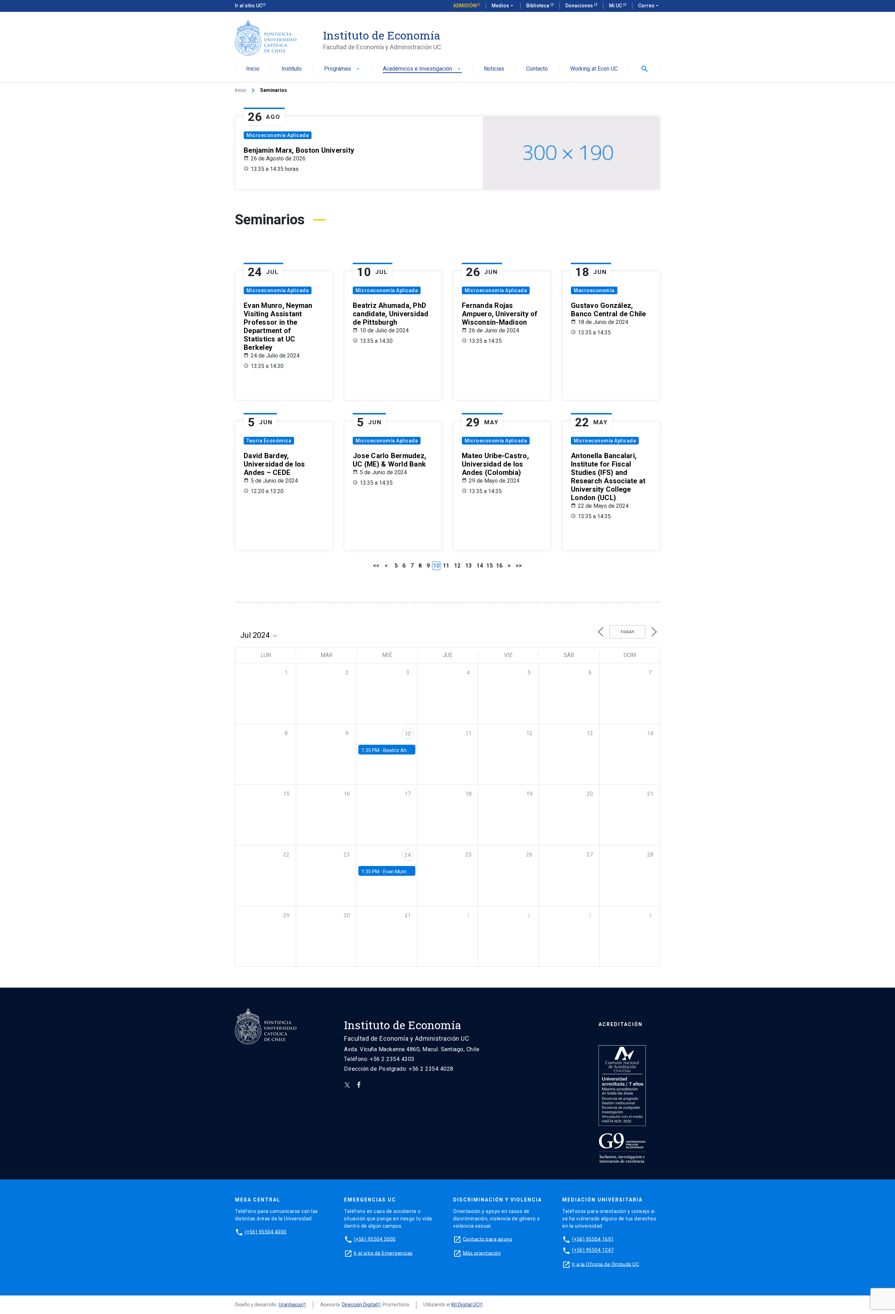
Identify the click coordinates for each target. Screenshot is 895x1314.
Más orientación (482, 1253)
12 (457, 565)
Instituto (291, 69)
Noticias (494, 69)
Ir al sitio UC (248, 5)
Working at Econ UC (594, 69)
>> (519, 565)
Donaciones (579, 5)
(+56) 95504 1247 (593, 1250)
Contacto (537, 69)
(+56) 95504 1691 (593, 1239)
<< (376, 565)
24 (407, 855)
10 (407, 733)
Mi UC (616, 5)
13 (468, 565)
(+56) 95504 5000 (375, 1239)
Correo (649, 5)
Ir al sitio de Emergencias (383, 1253)
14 (480, 565)
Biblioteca (538, 5)
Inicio (252, 69)
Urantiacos (290, 1304)
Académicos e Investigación (422, 69)
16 (499, 565)
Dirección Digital (359, 1304)
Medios (503, 5)
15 (489, 565)
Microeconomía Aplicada (277, 135)
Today (627, 632)
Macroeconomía (594, 290)
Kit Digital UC (465, 1304)
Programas (342, 69)
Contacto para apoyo (488, 1239)
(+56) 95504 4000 (266, 1231)
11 (446, 565)
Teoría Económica (268, 440)
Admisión (465, 5)
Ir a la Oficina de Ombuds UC (605, 1264)
